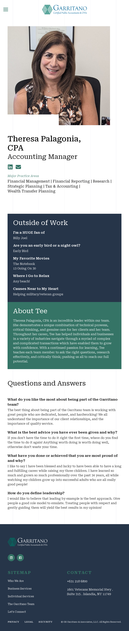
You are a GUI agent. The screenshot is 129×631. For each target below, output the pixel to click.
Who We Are (16, 581)
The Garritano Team (21, 604)
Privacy (13, 622)
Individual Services (21, 596)
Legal (29, 622)
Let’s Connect (17, 611)
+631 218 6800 (77, 581)
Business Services (20, 588)
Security (45, 622)
